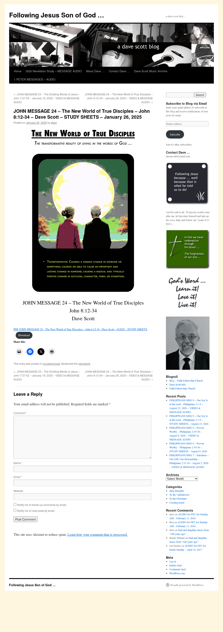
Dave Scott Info (177, 384)
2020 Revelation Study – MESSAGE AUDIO (54, 71)
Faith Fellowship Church (182, 388)
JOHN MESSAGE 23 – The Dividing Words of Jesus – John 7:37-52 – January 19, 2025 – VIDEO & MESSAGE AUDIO (47, 98)
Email (18, 477)
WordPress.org (177, 573)
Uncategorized (51, 363)
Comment (20, 413)
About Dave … (95, 71)
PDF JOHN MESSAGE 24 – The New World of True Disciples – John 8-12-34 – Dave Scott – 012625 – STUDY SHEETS (80, 329)
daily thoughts (176, 490)
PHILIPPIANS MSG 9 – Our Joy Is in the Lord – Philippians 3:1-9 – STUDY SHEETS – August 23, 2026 (188, 419)
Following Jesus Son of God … (56, 14)
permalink (84, 363)
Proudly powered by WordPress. (187, 585)
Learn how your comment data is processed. (98, 534)
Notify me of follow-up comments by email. (42, 505)
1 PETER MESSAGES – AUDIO (34, 79)
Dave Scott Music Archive (150, 71)
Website (18, 491)
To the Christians (178, 498)
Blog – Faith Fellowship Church (186, 380)
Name (18, 463)
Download (24, 335)
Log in (172, 561)
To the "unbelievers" (179, 494)
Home (17, 71)
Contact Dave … (119, 71)
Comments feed (177, 569)
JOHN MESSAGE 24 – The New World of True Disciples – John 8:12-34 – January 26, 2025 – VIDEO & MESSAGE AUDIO (119, 98)
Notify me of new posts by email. (36, 510)
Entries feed (175, 565)
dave (54, 122)
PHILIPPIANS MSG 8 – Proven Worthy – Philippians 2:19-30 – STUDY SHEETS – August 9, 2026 (188, 447)
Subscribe (175, 134)
